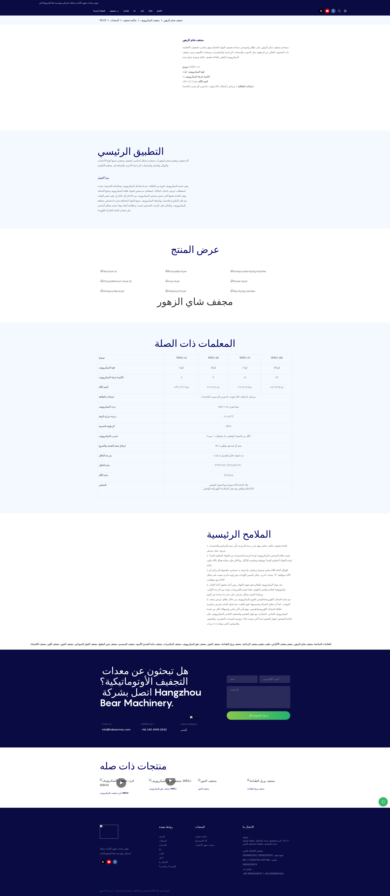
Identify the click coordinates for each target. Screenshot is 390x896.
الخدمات (163, 845)
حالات (161, 853)
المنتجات (114, 20)
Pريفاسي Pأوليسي (167, 866)
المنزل (162, 836)
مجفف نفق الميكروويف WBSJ (162, 788)
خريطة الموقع (106, 890)
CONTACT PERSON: (189, 724)
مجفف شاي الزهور (173, 20)
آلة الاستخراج (201, 841)
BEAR (103, 20)
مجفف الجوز (203, 788)
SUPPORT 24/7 (147, 724)
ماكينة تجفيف (129, 20)
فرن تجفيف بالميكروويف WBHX (114, 793)
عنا (160, 849)
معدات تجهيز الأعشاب (204, 845)
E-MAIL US (106, 724)
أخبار (161, 858)
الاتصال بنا (163, 862)
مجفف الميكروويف (150, 20)
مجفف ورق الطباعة (255, 788)
